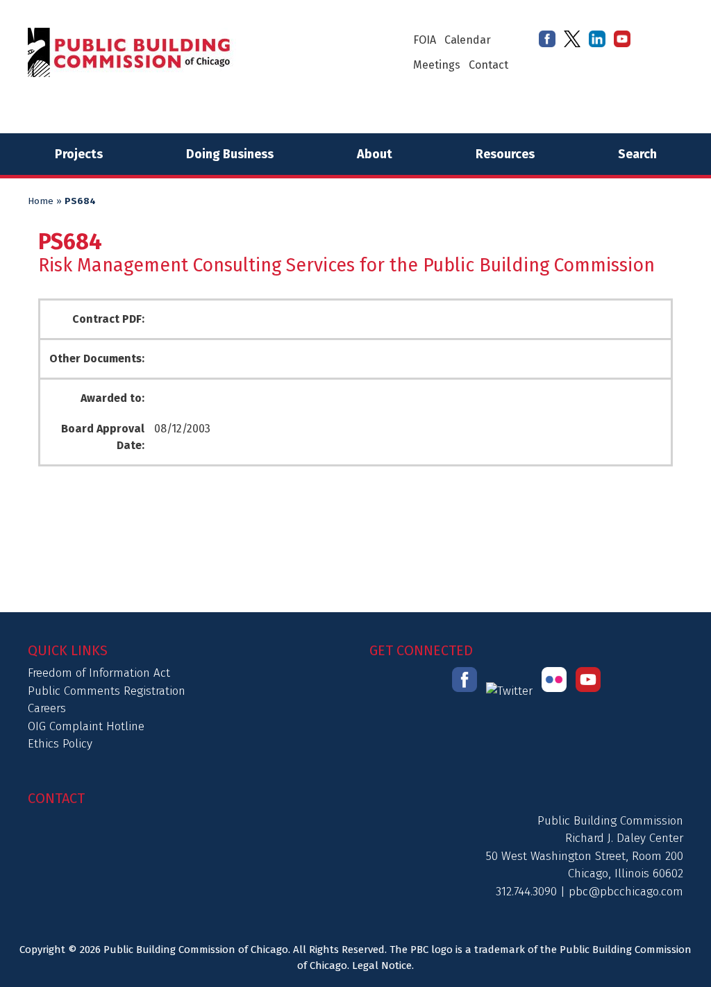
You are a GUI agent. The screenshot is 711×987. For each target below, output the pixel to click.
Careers (47, 708)
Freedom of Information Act (99, 673)
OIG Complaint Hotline (86, 726)
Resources (505, 154)
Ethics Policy (60, 743)
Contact (488, 64)
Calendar (467, 40)
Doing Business (230, 154)
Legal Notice (382, 965)
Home (40, 201)
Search (637, 154)
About (374, 154)
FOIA (424, 40)
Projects (79, 154)
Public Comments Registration (106, 691)
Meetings (436, 64)
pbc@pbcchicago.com (626, 891)
